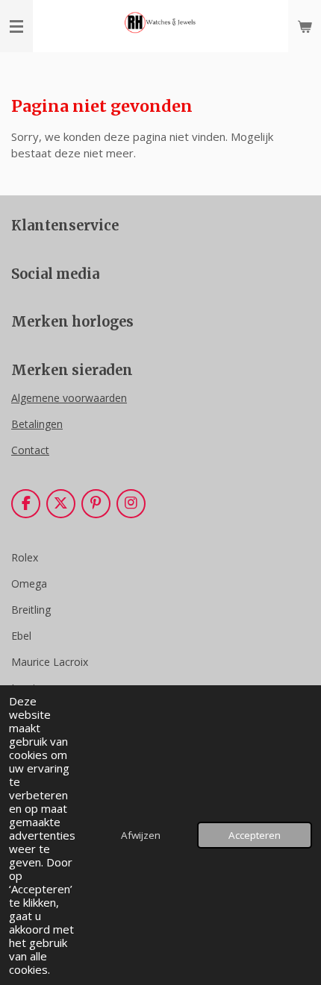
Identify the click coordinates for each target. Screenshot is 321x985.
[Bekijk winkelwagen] (304, 26)
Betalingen (37, 424)
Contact (30, 450)
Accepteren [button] (254, 835)
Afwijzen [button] (140, 835)
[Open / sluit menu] (16, 26)
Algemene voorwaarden (69, 398)
